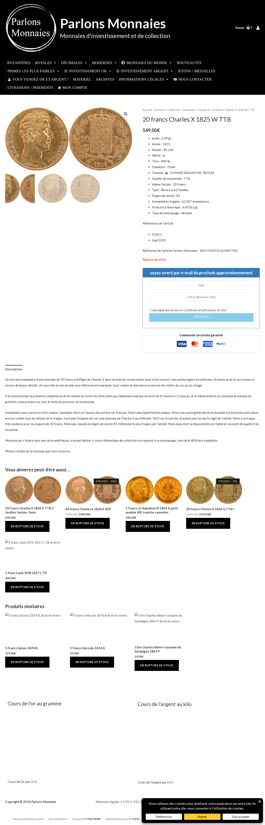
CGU (136, 802)
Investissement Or (88, 71)
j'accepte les (189, 310)
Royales (43, 63)
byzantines (19, 63)
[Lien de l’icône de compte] (258, 28)
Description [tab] (13, 369)
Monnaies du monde (146, 63)
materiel (82, 79)
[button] (125, 114)
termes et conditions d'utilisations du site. (198, 310)
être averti (201, 316)
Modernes (102, 63)
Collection (173, 110)
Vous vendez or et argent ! (40, 79)
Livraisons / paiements (30, 88)
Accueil (147, 110)
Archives (105, 79)
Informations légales (141, 79)
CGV (126, 802)
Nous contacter (195, 79)
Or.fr (34, 781)
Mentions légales (107, 802)
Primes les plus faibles (31, 71)
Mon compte (75, 88)
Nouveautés (189, 63)
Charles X (204, 110)
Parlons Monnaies (113, 23)
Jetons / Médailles (196, 71)
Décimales (71, 63)
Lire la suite (27, 526)
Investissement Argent (144, 71)
